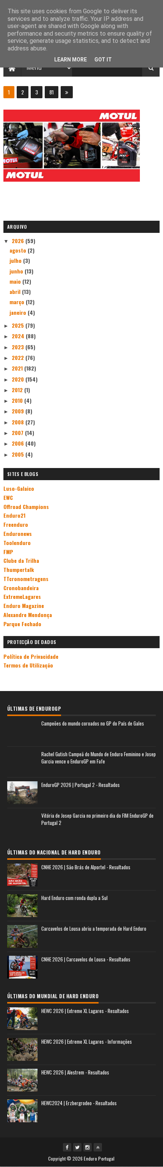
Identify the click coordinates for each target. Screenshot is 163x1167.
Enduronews (17, 533)
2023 (18, 347)
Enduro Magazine (23, 605)
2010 (18, 400)
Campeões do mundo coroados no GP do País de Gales (92, 723)
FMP (8, 552)
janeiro (18, 312)
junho (17, 271)
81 (51, 92)
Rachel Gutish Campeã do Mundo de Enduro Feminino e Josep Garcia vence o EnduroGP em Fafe (98, 757)
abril (15, 291)
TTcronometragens (26, 579)
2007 (18, 433)
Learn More (70, 60)
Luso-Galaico (18, 488)
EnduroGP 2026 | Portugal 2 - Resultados (80, 784)
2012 (18, 390)
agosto (18, 250)
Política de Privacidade (30, 656)
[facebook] (67, 1147)
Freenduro (15, 524)
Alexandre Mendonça (27, 615)
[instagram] (87, 1147)
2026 (18, 241)
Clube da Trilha (21, 560)
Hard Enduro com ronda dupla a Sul (74, 898)
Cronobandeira (21, 588)
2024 (19, 336)
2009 (18, 411)
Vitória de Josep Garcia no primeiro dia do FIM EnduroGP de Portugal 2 (97, 819)
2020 (18, 379)
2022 (18, 357)
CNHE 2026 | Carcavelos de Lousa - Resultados (85, 959)
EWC (8, 497)
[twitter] (77, 1147)
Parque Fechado (22, 624)
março (17, 302)
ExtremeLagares (22, 596)
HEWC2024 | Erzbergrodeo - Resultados (79, 1103)
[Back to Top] (98, 1147)
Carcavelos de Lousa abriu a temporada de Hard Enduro (93, 928)
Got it (103, 60)
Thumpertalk (18, 569)
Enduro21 (14, 515)
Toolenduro (17, 543)
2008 (18, 422)
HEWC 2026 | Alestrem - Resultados (75, 1072)
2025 (18, 325)
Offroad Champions (26, 506)
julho (16, 260)
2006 (18, 443)
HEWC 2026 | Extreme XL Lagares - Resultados (85, 1011)
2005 (18, 454)
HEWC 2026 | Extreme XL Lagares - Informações (86, 1041)
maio (15, 281)
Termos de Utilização (28, 665)
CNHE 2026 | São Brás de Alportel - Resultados (85, 867)
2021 (18, 368)
